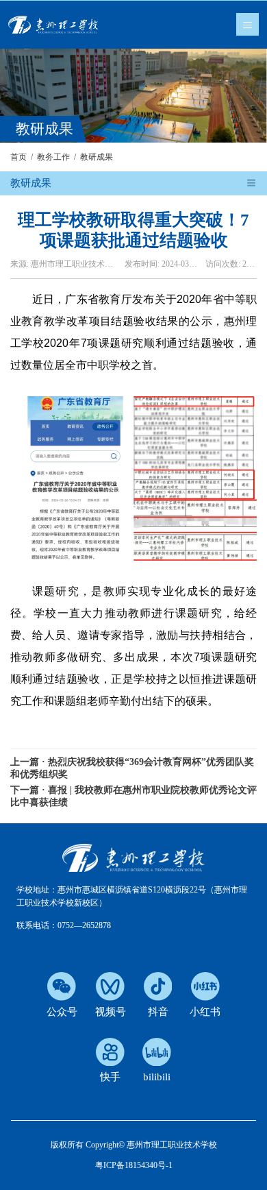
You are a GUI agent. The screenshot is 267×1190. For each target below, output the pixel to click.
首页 (18, 157)
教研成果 (96, 157)
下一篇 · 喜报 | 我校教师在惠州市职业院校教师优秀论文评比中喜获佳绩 (133, 796)
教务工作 (53, 157)
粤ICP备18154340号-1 (134, 1165)
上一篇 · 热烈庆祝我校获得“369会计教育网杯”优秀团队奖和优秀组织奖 (132, 768)
